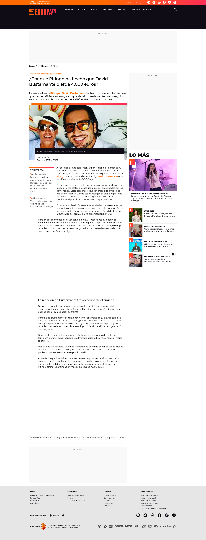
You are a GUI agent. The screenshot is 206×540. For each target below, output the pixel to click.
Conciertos (35, 500)
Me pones (71, 498)
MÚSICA (93, 10)
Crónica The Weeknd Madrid (40, 2)
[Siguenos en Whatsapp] (174, 2)
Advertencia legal (148, 498)
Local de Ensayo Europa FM (42, 495)
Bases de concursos (149, 503)
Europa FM (34, 66)
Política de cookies (149, 500)
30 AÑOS (81, 10)
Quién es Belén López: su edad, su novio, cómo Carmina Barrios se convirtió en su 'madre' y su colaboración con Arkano (41, 183)
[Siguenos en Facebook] (164, 2)
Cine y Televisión (111, 495)
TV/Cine (54, 66)
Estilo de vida (109, 498)
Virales (107, 500)
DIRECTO (69, 10)
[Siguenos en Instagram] (159, 2)
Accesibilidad (146, 506)
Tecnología (108, 503)
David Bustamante (74, 93)
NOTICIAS (122, 10)
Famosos (107, 506)
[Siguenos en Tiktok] (153, 2)
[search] (175, 9)
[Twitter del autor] (48, 157)
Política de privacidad (150, 495)
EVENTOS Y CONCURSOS (141, 10)
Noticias (45, 66)
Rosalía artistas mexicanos (39, 3)
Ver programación (133, 2)
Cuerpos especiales (75, 495)
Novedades (35, 503)
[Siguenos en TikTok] (145, 516)
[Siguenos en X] (167, 516)
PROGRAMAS (107, 10)
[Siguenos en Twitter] (169, 2)
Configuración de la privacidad (154, 508)
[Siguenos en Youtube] (148, 2)
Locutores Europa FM (76, 500)
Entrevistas (35, 498)
